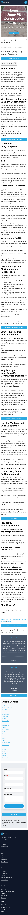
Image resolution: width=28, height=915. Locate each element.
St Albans (3, 619)
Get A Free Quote (14, 695)
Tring (3, 740)
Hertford (4, 733)
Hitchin (4, 718)
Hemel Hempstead (6, 709)
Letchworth (5, 738)
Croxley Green (5, 736)
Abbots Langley (6, 714)
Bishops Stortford (6, 757)
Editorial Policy (4, 905)
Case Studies (4, 861)
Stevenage (5, 716)
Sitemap (3, 911)
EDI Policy (3, 893)
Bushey (4, 731)
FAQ (2, 855)
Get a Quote (13, 33)
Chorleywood (5, 744)
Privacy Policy (4, 873)
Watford (4, 727)
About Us (3, 871)
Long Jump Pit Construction (8, 39)
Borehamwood (6, 729)
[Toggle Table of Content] (14, 63)
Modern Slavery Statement (7, 891)
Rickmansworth (6, 742)
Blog (2, 853)
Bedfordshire (9, 619)
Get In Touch (14, 814)
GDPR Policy (4, 889)
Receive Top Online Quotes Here (14, 418)
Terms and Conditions (6, 877)
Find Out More (14, 518)
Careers (3, 864)
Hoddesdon (5, 751)
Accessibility (4, 895)
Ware (3, 747)
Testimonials (4, 859)
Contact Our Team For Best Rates (14, 139)
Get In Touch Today (14, 58)
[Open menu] (25, 2)
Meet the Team (4, 879)
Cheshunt (4, 753)
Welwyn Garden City (18, 619)
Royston (4, 755)
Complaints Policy (5, 907)
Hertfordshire (5, 725)
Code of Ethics (4, 909)
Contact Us (3, 857)
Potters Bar (5, 723)
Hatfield (9, 621)
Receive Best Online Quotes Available (14, 327)
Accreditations (4, 882)
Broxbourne (5, 749)
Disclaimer (3, 897)
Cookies (3, 875)
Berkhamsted (5, 720)
